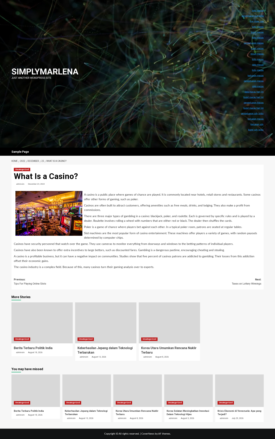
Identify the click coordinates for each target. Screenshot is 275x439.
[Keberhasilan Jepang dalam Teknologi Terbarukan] (105, 322)
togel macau (257, 48)
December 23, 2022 (36, 184)
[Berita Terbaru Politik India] (42, 322)
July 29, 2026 (237, 418)
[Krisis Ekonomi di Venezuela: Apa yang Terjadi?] (239, 390)
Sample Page (20, 151)
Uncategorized (22, 169)
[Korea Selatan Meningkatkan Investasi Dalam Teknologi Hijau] (188, 390)
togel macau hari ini (253, 108)
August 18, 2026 (35, 352)
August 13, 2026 (99, 357)
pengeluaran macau (254, 81)
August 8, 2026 (162, 357)
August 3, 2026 (187, 418)
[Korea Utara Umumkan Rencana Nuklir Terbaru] (169, 322)
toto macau (258, 70)
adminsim (20, 184)
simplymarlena (44, 72)
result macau (257, 54)
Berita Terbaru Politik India (33, 348)
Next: (246, 281)
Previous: (30, 281)
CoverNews (147, 433)
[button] (262, 151)
